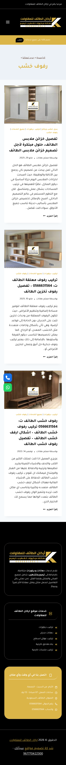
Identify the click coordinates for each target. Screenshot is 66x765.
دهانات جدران (46, 633)
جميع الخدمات (18, 129)
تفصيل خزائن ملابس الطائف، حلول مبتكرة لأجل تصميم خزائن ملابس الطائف (33, 145)
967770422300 (33, 754)
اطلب (19, 40)
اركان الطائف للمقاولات (24, 740)
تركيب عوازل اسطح (43, 639)
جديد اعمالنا (28, 58)
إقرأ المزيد (50, 216)
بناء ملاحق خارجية (44, 644)
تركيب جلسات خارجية (42, 650)
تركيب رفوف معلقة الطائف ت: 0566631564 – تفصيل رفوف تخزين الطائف (35, 286)
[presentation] (33, 104)
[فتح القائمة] (7, 22)
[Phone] (8, 377)
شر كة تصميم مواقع (39, 748)
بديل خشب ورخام (50, 129)
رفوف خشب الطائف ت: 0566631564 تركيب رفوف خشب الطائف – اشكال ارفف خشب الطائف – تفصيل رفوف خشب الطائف (34, 432)
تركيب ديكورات (33, 129)
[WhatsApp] (8, 387)
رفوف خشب (52, 133)
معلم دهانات (42, 158)
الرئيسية (41, 58)
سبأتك (19, 748)
